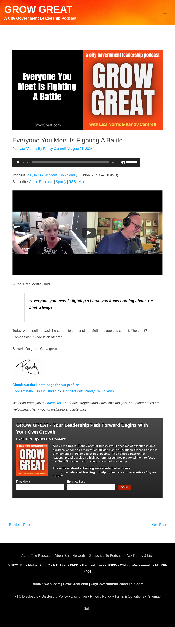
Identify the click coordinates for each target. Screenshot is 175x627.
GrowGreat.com (75, 584)
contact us (53, 403)
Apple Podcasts (41, 182)
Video (30, 149)
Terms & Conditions (129, 596)
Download (67, 175)
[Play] (18, 162)
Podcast (18, 149)
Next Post (160, 525)
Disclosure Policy (54, 596)
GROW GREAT (38, 9)
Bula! (88, 608)
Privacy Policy (101, 596)
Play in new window (41, 175)
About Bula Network (70, 555)
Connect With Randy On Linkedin (88, 391)
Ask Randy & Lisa (140, 555)
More (82, 182)
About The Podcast (35, 555)
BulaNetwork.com (46, 584)
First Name (23, 481)
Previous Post (17, 525)
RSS (72, 182)
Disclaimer (79, 596)
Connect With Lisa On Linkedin (35, 391)
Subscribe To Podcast (105, 555)
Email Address (76, 481)
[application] (76, 162)
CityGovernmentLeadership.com (117, 584)
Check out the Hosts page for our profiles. (46, 385)
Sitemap (154, 596)
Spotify (61, 182)
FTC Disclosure (26, 596)
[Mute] (123, 162)
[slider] (132, 162)
